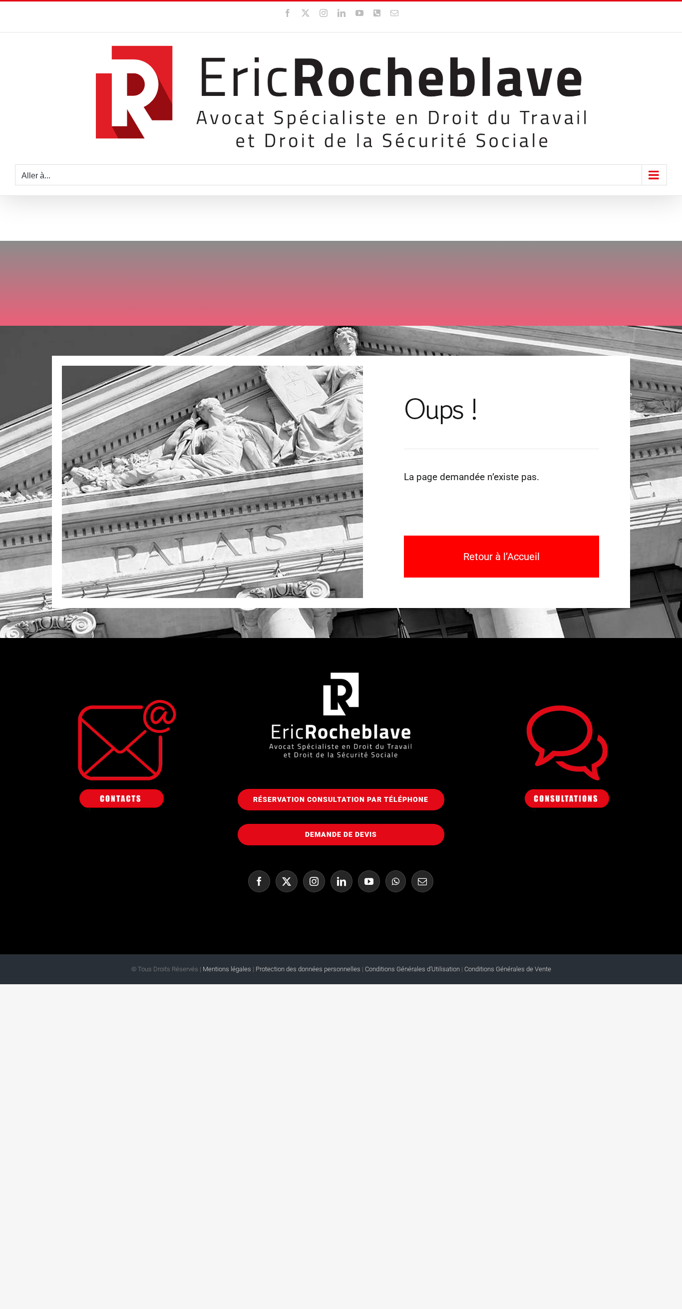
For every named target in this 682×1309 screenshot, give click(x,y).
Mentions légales (227, 969)
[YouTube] (369, 881)
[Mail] (422, 881)
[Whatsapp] (395, 881)
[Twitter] (287, 881)
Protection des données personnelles (308, 969)
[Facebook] (259, 881)
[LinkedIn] (341, 881)
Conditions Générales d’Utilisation (413, 969)
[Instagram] (314, 881)
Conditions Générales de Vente (507, 969)
